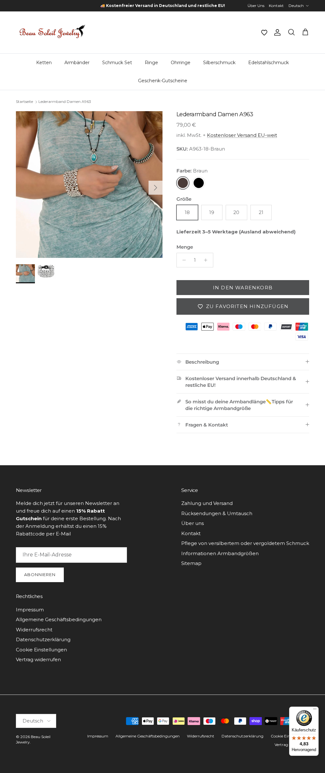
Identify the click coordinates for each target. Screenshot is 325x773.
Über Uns (256, 5)
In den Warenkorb (243, 288)
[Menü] (315, 710)
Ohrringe (180, 62)
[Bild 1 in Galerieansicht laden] (89, 184)
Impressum (30, 610)
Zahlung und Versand (207, 503)
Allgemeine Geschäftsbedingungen (59, 619)
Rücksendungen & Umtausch (216, 513)
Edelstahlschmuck (268, 62)
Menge (184, 247)
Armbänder (77, 62)
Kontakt (276, 5)
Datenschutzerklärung (43, 639)
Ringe (151, 62)
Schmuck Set (117, 62)
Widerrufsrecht (34, 630)
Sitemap (191, 563)
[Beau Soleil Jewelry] (52, 32)
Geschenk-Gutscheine (162, 81)
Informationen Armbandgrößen (220, 553)
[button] (264, 32)
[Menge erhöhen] (207, 260)
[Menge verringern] (182, 260)
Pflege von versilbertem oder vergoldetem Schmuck (245, 543)
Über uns (192, 523)
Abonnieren (40, 574)
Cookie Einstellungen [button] (41, 650)
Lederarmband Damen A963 (64, 101)
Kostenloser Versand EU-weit (242, 135)
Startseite (24, 101)
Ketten (44, 62)
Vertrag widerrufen (38, 659)
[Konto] (276, 32)
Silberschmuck (219, 62)
